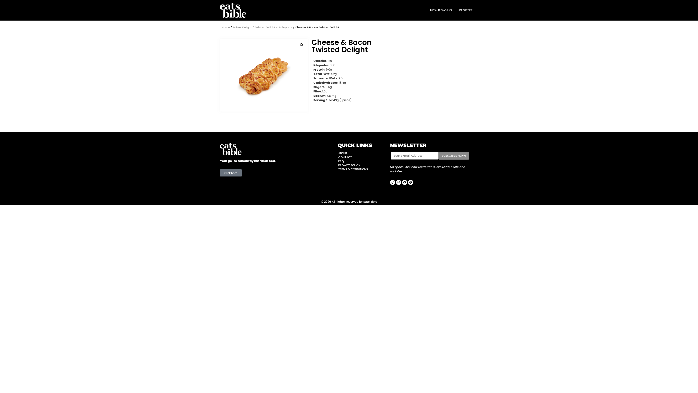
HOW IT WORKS (441, 10)
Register (466, 10)
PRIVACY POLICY (349, 165)
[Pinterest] (410, 182)
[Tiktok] (392, 182)
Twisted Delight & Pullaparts (273, 27)
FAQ (341, 161)
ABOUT (342, 153)
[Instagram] (398, 182)
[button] (301, 45)
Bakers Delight (242, 27)
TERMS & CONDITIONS (353, 169)
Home (226, 27)
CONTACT (345, 157)
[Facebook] (404, 182)
